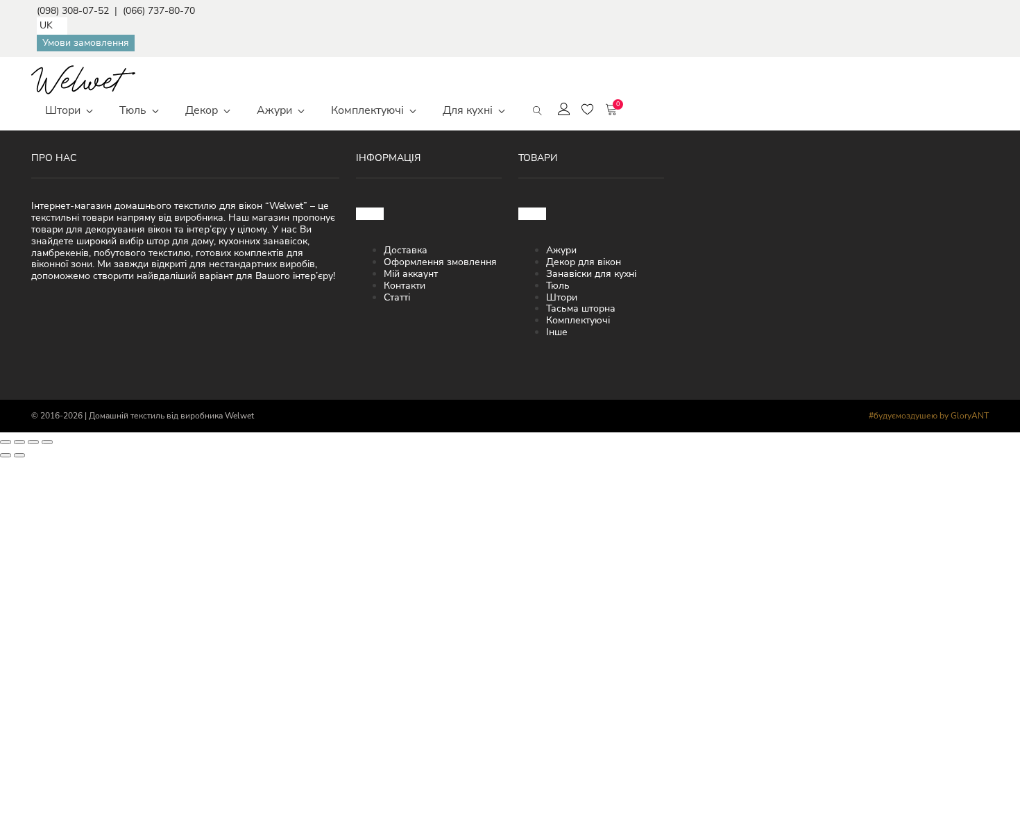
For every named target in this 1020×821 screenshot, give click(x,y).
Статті (397, 297)
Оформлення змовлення (440, 262)
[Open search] (537, 110)
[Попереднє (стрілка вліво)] (5, 455)
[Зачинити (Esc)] (47, 442)
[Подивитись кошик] (611, 111)
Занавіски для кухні (591, 273)
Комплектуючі (578, 320)
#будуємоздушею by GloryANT (929, 416)
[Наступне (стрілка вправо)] (19, 455)
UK (46, 25)
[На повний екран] (19, 442)
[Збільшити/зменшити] (5, 442)
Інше (557, 332)
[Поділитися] (33, 442)
